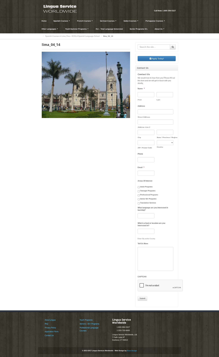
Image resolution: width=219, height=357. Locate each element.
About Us (159, 29)
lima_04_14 (51, 45)
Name (141, 89)
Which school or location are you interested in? (151, 224)
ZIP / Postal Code (145, 148)
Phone (140, 154)
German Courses (107, 21)
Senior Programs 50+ (139, 29)
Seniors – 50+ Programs (89, 324)
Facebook (173, 6)
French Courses (84, 21)
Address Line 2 (144, 127)
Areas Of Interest (145, 181)
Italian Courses (130, 21)
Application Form (51, 331)
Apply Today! (157, 58)
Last (158, 100)
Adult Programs (146, 187)
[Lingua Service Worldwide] (59, 8)
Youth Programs (86, 320)
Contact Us (49, 335)
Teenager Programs (147, 191)
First (140, 100)
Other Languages (49, 29)
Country (160, 147)
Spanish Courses (60, 21)
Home (44, 21)
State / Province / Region (165, 137)
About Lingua (50, 320)
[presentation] (160, 285)
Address (141, 106)
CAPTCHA (142, 277)
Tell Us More (143, 244)
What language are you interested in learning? (153, 209)
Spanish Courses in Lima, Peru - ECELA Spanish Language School (72, 36)
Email (169, 6)
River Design (132, 350)
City (139, 137)
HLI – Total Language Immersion (109, 29)
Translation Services (148, 203)
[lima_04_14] (86, 85)
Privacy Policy (50, 328)
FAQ (46, 324)
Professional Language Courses (89, 329)
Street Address (144, 117)
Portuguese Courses (154, 21)
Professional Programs (149, 195)
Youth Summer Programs (76, 29)
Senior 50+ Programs (148, 199)
